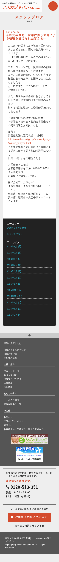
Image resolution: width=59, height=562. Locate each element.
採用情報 (8, 387)
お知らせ (8, 417)
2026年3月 (12, 271)
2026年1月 (12, 284)
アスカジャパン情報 (17, 228)
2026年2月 (12, 277)
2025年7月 (12, 315)
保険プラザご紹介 (12, 379)
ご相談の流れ (10, 358)
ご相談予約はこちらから (31, 517)
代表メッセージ (11, 371)
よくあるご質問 (11, 400)
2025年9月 (12, 302)
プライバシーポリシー (15, 421)
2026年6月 (12, 259)
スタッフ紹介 (10, 375)
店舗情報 (8, 383)
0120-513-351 (24, 487)
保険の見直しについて (15, 350)
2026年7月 (12, 252)
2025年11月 (12, 296)
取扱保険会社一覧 (12, 404)
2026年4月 (12, 265)
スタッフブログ (14, 234)
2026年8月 (12, 246)
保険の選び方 (10, 354)
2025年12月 (13, 290)
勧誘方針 (8, 425)
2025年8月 (12, 308)
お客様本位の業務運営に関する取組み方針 (25, 429)
